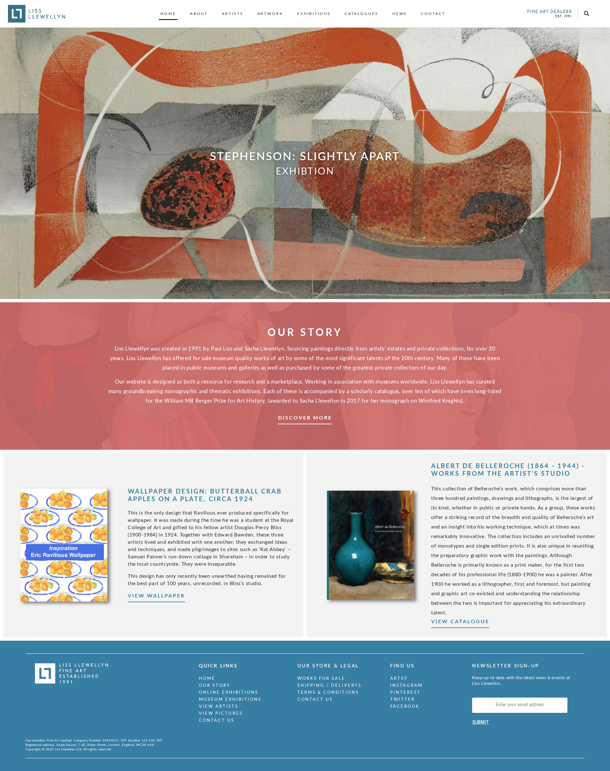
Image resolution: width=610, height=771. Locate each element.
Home (168, 14)
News (399, 14)
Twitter (402, 700)
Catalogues (361, 14)
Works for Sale (321, 679)
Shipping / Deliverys (329, 686)
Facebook (405, 707)
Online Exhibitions (228, 693)
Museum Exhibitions (230, 700)
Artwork (270, 14)
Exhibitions (314, 14)
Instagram (406, 686)
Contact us (216, 721)
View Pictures (221, 714)
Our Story (214, 686)
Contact (433, 14)
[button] (586, 14)
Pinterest (405, 693)
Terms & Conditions (328, 693)
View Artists (218, 707)
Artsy (399, 679)
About (199, 14)
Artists (232, 14)
